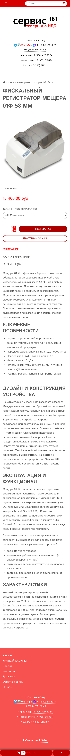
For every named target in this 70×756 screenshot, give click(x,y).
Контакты (9, 671)
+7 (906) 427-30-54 (42, 55)
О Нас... (8, 687)
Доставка (9, 677)
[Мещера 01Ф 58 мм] (35, 150)
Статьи (7, 666)
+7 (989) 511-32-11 (44, 60)
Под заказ (43, 229)
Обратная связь (13, 682)
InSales (43, 740)
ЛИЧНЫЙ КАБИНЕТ (15, 661)
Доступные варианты (20, 209)
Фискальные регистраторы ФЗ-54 (29, 83)
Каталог (8, 656)
